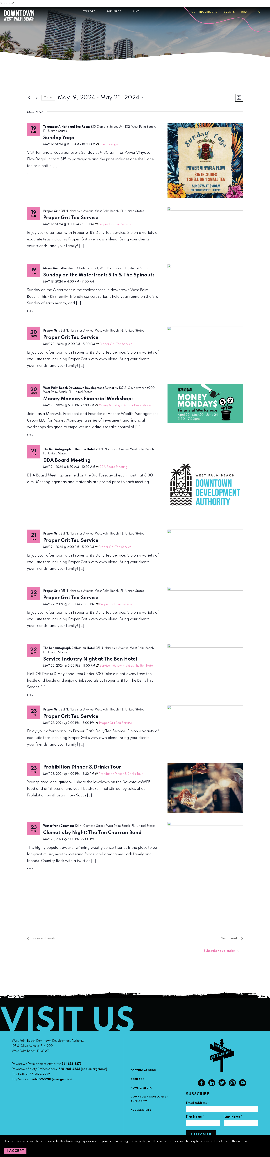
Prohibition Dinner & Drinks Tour (82, 767)
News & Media (141, 1088)
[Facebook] (201, 1085)
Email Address (197, 1104)
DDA (244, 12)
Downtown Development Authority (150, 1099)
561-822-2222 (40, 1074)
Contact (137, 1079)
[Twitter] (222, 1085)
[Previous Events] (29, 98)
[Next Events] (36, 98)
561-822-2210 (41, 1079)
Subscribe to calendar (219, 951)
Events (229, 12)
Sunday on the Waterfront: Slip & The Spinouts (98, 275)
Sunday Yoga (58, 137)
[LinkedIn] (211, 1085)
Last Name (233, 1117)
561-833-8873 (72, 1064)
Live (136, 11)
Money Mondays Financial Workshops (88, 398)
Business (114, 11)
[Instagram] (232, 1085)
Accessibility (141, 1110)
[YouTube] (242, 1085)
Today (48, 97)
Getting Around (204, 12)
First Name (195, 1117)
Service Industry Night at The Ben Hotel (90, 659)
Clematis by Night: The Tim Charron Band (92, 832)
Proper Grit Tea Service (70, 217)
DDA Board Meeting (67, 460)
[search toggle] (258, 11)
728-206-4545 (69, 1069)
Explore (89, 11)
